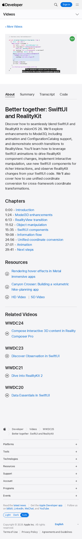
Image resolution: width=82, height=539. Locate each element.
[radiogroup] (16, 515)
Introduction (25, 210)
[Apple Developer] (12, 5)
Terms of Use (10, 532)
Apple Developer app (50, 505)
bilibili (10, 508)
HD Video (19, 297)
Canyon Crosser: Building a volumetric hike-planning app (40, 286)
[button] (56, 5)
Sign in (66, 4)
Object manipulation (32, 225)
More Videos (14, 26)
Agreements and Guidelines (57, 532)
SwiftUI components (32, 230)
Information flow (29, 235)
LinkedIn (18, 508)
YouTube (44, 508)
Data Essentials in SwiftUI (31, 395)
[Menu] (77, 5)
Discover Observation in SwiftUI (36, 356)
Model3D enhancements (34, 215)
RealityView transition (31, 220)
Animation (24, 245)
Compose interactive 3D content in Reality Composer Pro (44, 333)
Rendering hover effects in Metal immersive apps (36, 273)
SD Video (38, 297)
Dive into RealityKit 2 (27, 376)
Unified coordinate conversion (40, 240)
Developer (17, 429)
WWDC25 (48, 429)
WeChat (29, 508)
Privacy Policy (30, 532)
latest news (20, 505)
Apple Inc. (29, 524)
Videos (9, 14)
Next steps (25, 250)
